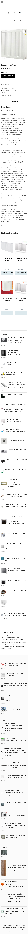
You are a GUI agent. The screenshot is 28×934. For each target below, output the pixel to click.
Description (14, 102)
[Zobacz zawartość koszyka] (19, 13)
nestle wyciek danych (8, 92)
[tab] (14, 102)
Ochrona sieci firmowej (7, 632)
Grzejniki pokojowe (8, 88)
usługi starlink (7, 95)
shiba (15, 93)
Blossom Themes (15, 929)
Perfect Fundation (6, 7)
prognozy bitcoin (7, 93)
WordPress (16, 931)
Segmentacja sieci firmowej (8, 635)
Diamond (11, 87)
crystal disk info (11, 90)
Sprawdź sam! (8, 76)
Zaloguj (14, 14)
